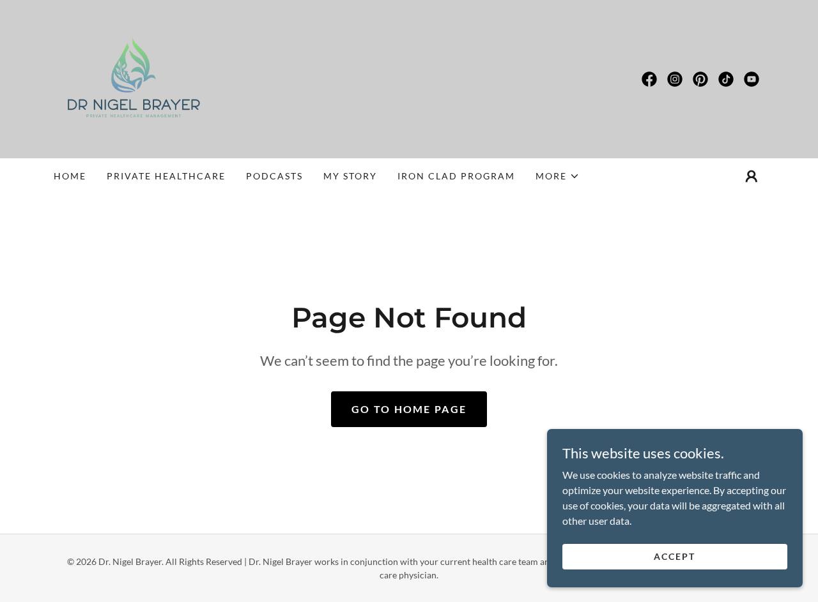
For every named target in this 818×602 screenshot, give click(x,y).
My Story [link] (350, 175)
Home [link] (70, 175)
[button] (558, 176)
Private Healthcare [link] (166, 175)
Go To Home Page (409, 409)
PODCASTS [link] (274, 175)
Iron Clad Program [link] (456, 175)
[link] (133, 77)
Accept (674, 556)
